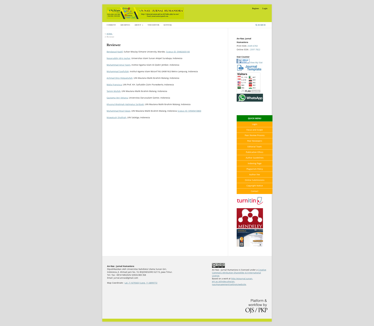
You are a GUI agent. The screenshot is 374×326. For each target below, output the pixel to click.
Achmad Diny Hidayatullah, (120, 78)
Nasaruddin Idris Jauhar (118, 58)
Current (111, 25)
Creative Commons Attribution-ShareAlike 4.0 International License (239, 272)
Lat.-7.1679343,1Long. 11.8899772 (141, 282)
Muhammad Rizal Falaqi (118, 110)
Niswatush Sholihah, (117, 117)
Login (264, 8)
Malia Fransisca (114, 84)
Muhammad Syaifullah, (118, 71)
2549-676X (253, 45)
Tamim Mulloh (114, 91)
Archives (125, 25)
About (138, 25)
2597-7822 (255, 49)
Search (261, 25)
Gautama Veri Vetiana (117, 97)
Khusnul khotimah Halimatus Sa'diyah (125, 104)
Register (255, 8)
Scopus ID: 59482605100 (178, 51)
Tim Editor (153, 25)
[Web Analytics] (243, 62)
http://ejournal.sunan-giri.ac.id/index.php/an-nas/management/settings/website (232, 281)
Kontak (168, 25)
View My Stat (256, 62)
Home (110, 34)
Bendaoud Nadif (115, 51)
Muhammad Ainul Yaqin (118, 64)
